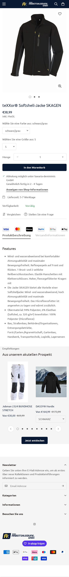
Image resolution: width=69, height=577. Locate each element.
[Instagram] (34, 524)
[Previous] (11, 429)
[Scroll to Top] (63, 560)
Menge (6, 157)
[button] (63, 4)
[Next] (58, 429)
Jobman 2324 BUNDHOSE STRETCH (17, 408)
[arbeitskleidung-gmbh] (34, 4)
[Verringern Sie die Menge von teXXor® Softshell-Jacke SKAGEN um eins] (17, 156)
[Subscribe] (63, 486)
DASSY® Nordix (45, 406)
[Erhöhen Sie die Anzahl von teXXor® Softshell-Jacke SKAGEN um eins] (62, 156)
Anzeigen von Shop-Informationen (27, 189)
